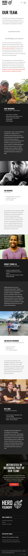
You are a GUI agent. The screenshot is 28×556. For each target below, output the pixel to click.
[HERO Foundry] (11, 2)
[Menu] (24, 2)
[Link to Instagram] (23, 554)
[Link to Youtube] (25, 554)
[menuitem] (21, 2)
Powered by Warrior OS (10, 552)
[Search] (21, 2)
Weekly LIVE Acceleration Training (10, 537)
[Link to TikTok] (21, 554)
